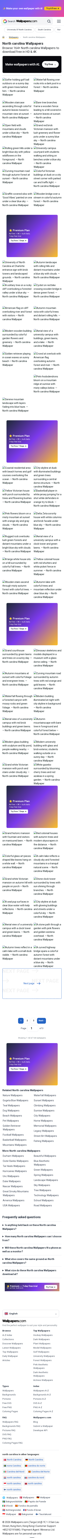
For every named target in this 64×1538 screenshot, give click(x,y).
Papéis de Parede (37, 1501)
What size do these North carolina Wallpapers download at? (29, 1272)
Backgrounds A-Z (42, 1394)
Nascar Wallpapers (13, 1186)
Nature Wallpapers (13, 1095)
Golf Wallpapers (41, 1352)
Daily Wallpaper (10, 1356)
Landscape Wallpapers (46, 1180)
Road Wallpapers (43, 1205)
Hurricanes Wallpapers (15, 1171)
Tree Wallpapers (42, 1190)
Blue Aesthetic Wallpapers (41, 1163)
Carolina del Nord (15, 1471)
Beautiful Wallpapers (45, 1156)
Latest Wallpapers (11, 1348)
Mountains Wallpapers (15, 1145)
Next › (41, 1020)
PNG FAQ (7, 1438)
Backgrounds (9, 1394)
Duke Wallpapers (12, 1181)
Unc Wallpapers (11, 1176)
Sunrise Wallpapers (44, 1110)
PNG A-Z (37, 1407)
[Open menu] (59, 21)
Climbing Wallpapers (45, 1105)
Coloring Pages (10, 1411)
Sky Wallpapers (42, 1185)
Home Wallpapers (43, 1120)
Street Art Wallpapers (45, 1136)
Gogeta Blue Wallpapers (15, 1100)
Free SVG (6, 1403)
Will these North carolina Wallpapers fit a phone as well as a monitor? (31, 1249)
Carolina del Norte (40, 1471)
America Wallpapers (13, 1200)
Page (23, 1028)
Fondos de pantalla (28, 1506)
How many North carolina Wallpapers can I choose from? (31, 1238)
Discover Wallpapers (12, 1343)
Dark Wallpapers (41, 1339)
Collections (8, 1339)
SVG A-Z (37, 1403)
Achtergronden (13, 1510)
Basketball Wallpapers (14, 1139)
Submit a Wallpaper (43, 1426)
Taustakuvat (45, 1514)
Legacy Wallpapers (44, 1131)
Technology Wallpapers (46, 1195)
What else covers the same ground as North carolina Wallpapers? (28, 1261)
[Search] (49, 21)
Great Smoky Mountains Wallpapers (16, 1193)
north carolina (14, 1477)
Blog (35, 1422)
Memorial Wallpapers (45, 1125)
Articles (6, 1360)
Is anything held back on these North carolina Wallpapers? (29, 1227)
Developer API (40, 1430)
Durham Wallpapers (13, 1156)
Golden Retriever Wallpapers (12, 1127)
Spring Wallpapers (43, 1175)
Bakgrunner (27, 1514)
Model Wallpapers (42, 1348)
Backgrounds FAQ (11, 1426)
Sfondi (9, 1506)
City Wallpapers (42, 1115)
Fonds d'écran (34, 1510)
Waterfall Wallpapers (45, 1095)
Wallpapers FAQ (10, 1422)
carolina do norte (36, 1465)
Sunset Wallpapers (44, 1100)
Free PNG (7, 1407)
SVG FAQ (6, 1434)
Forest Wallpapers (42, 1360)
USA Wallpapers (11, 1205)
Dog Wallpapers (11, 1110)
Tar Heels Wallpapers (14, 1166)
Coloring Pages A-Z (43, 1411)
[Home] (3, 37)
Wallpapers (13, 37)
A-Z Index (7, 1335)
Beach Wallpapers (12, 1115)
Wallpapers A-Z (41, 1390)
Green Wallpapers (43, 1169)
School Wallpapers (44, 1200)
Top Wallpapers (10, 1352)
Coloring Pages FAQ (12, 1443)
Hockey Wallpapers (43, 1335)
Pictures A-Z (39, 1399)
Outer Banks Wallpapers (16, 1161)
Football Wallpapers (13, 1134)
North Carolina (14, 1459)
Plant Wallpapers (41, 1343)
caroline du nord (36, 1477)
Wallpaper (45, 1497)
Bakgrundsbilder (14, 1501)
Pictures (6, 1399)
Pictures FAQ (8, 1430)
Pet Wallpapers (11, 1120)
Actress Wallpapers (43, 1380)
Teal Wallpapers (11, 1105)
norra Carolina (14, 1465)
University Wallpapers (44, 1356)
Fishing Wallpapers (44, 1141)
